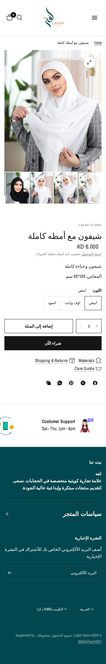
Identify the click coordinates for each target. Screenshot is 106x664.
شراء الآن (53, 343)
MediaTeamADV (90, 641)
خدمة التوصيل (92, 254)
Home (98, 42)
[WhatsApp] (58, 382)
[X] (81, 382)
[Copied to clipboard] (47, 382)
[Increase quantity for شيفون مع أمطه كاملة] (96, 326)
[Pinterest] (69, 382)
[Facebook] (93, 382)
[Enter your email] (10, 573)
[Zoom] (89, 62)
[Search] (19, 17)
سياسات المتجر (82, 514)
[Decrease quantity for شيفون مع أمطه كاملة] (80, 326)
